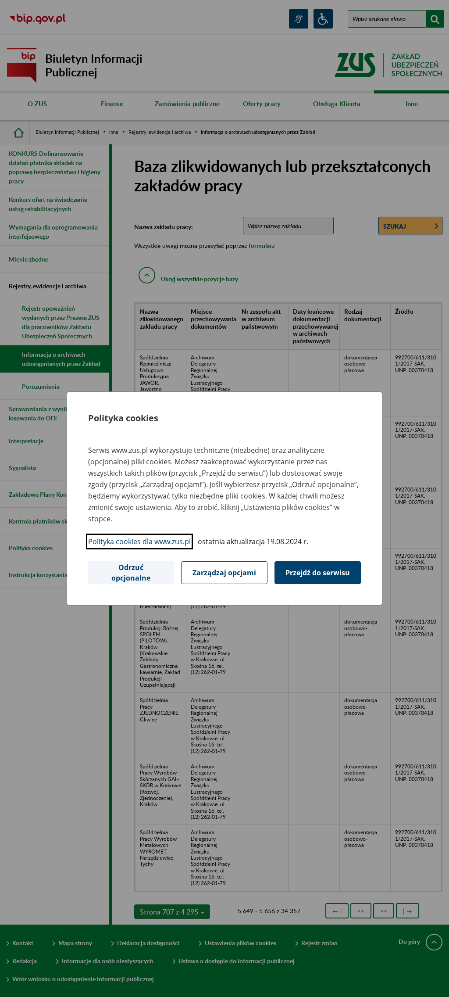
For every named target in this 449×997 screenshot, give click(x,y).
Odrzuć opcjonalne (130, 573)
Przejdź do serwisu (317, 572)
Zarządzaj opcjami (224, 572)
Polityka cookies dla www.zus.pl (139, 541)
